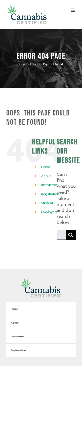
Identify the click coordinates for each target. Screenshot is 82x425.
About (46, 176)
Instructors (49, 185)
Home (23, 64)
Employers (49, 212)
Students (48, 203)
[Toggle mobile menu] (73, 10)
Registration (50, 194)
